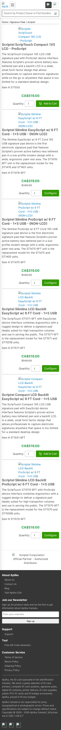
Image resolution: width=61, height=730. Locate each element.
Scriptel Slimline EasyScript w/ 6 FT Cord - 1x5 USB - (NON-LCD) (30, 132)
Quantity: (18, 103)
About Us (9, 579)
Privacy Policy (12, 670)
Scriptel (31, 22)
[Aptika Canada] (5, 5)
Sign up (30, 621)
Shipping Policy (13, 665)
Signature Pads (17, 22)
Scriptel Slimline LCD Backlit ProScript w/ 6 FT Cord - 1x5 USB (28, 482)
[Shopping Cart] (56, 5)
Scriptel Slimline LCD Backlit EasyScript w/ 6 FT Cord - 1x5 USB (29, 311)
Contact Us (10, 584)
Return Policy (12, 661)
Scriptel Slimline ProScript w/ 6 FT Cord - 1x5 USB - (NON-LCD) (29, 221)
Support (9, 634)
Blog (7, 588)
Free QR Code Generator (18, 645)
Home (5, 22)
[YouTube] (18, 725)
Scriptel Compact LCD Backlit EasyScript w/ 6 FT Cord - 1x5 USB (29, 397)
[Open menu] (12, 5)
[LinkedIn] (11, 725)
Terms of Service (13, 657)
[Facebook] (4, 725)
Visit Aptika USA (13, 592)
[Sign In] (48, 5)
